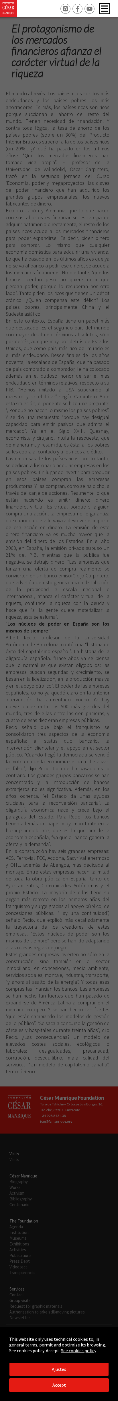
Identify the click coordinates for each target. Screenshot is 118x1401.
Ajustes (59, 1369)
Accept (59, 1385)
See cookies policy (78, 1350)
